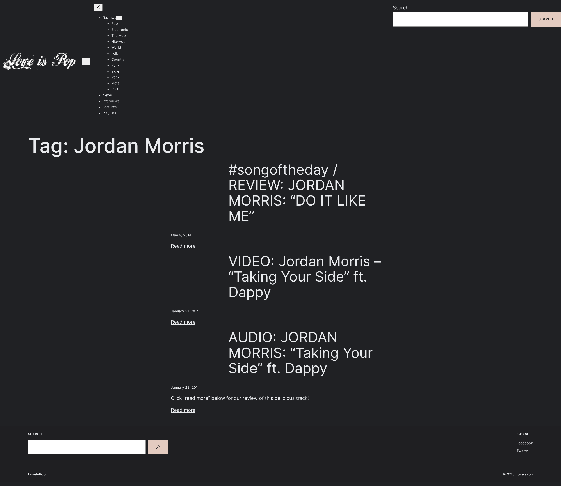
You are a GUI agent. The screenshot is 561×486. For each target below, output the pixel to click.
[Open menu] (86, 61)
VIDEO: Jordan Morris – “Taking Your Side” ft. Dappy (304, 277)
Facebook (525, 443)
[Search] (158, 447)
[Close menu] (98, 7)
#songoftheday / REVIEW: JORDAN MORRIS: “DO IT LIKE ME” (297, 192)
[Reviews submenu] (119, 18)
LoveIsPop (37, 474)
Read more (183, 246)
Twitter (522, 451)
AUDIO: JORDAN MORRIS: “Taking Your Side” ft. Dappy (300, 353)
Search (400, 8)
